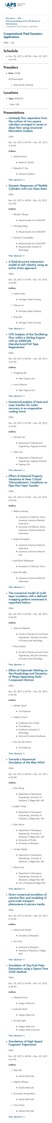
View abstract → (17, 179)
